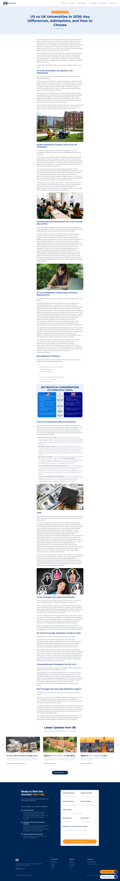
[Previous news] (3, 745)
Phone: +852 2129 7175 (91, 862)
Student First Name (69, 793)
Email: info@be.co (91, 861)
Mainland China (54, 862)
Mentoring (48, 715)
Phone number (67, 809)
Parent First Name (68, 801)
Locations (71, 3)
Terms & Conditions (97, 875)
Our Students (93, 3)
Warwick (49, 186)
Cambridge (59, 333)
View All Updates (59, 772)
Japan (52, 868)
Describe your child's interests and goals (75, 826)
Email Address (67, 818)
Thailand (52, 866)
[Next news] (118, 745)
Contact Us (113, 3)
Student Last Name (87, 793)
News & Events (103, 3)
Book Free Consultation (78, 841)
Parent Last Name (86, 801)
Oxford (52, 333)
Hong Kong (53, 861)
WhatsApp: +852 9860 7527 (93, 864)
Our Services (82, 3)
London (52, 864)
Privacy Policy (89, 875)
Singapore (53, 865)
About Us (63, 3)
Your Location (85, 818)
